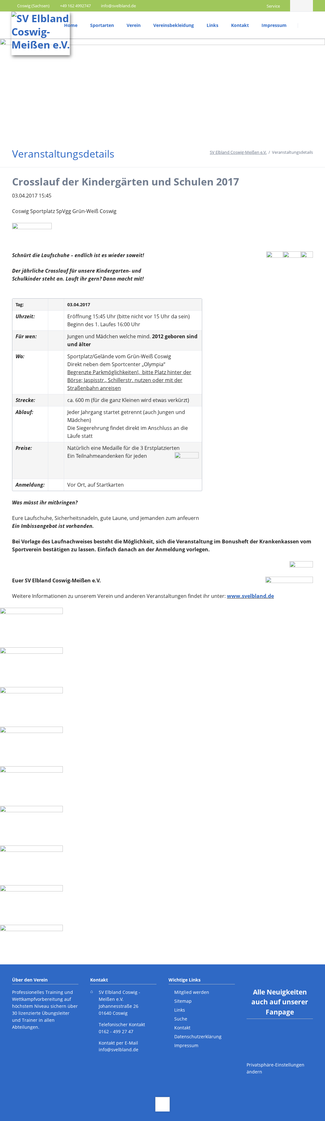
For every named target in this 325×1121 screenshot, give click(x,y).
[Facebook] (296, 5)
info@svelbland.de (118, 1049)
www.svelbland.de (250, 596)
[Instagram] (307, 5)
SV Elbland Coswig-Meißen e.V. (238, 152)
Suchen (306, 25)
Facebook (267, 1035)
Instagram (292, 1035)
